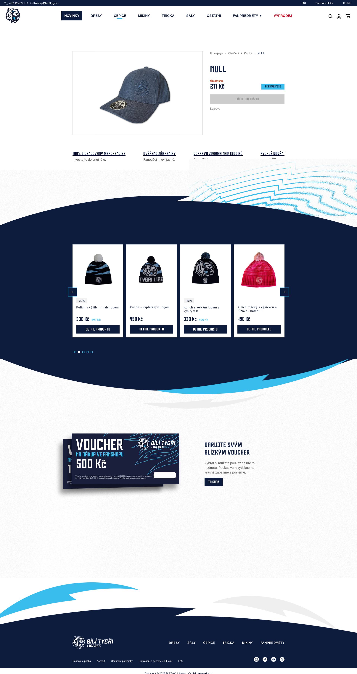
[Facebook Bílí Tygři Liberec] (265, 659)
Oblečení (234, 53)
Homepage (217, 53)
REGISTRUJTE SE (273, 86)
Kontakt (347, 3)
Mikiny (144, 15)
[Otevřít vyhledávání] (330, 16)
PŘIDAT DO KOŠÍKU (247, 99)
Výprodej (283, 15)
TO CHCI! (213, 482)
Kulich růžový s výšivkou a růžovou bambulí (203, 309)
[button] (72, 292)
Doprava (215, 108)
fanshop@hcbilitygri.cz (46, 3)
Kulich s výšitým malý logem (43, 307)
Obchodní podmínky (122, 661)
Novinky (71, 15)
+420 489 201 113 (18, 3)
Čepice (120, 15)
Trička (168, 15)
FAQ (304, 3)
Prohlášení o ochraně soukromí (155, 661)
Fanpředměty (246, 15)
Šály (190, 15)
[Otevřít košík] (348, 16)
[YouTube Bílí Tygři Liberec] (273, 659)
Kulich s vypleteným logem (96, 307)
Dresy (96, 15)
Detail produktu (44, 329)
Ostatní (214, 15)
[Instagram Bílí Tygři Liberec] (256, 659)
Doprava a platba (324, 3)
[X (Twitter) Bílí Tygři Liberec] (282, 659)
